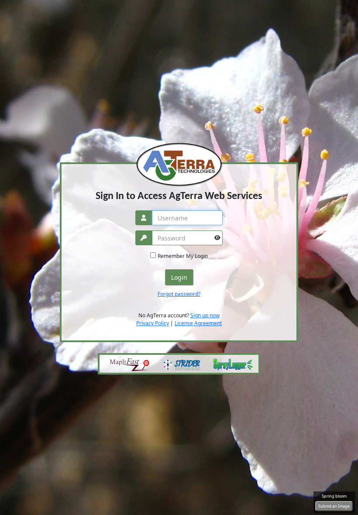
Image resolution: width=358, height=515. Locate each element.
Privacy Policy (152, 323)
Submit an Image (334, 506)
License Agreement (198, 323)
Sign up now (205, 315)
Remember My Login (183, 256)
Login (179, 277)
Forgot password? (179, 294)
